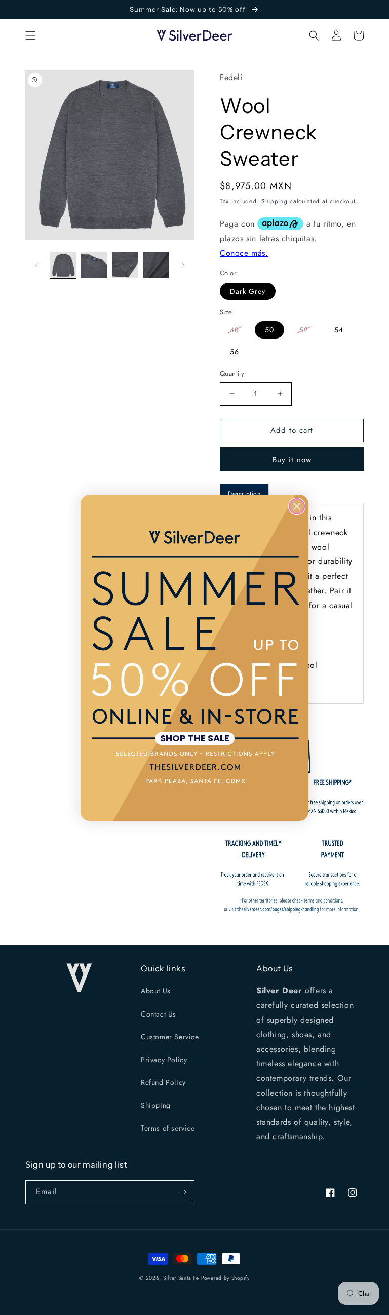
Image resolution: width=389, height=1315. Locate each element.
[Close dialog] (296, 506)
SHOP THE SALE (194, 738)
